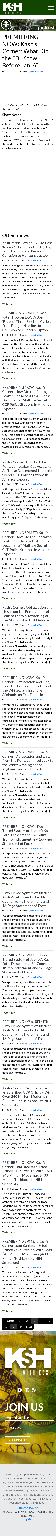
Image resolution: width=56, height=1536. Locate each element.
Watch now (9, 303)
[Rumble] (20, 1390)
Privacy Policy (28, 1507)
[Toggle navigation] (39, 6)
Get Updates (17, 1440)
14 (20, 1326)
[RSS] (34, 1390)
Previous (9, 1320)
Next (29, 1326)
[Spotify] (27, 1390)
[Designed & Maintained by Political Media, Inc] (26, 1519)
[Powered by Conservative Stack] (29, 1519)
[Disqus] (28, 194)
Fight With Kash (15, 8)
